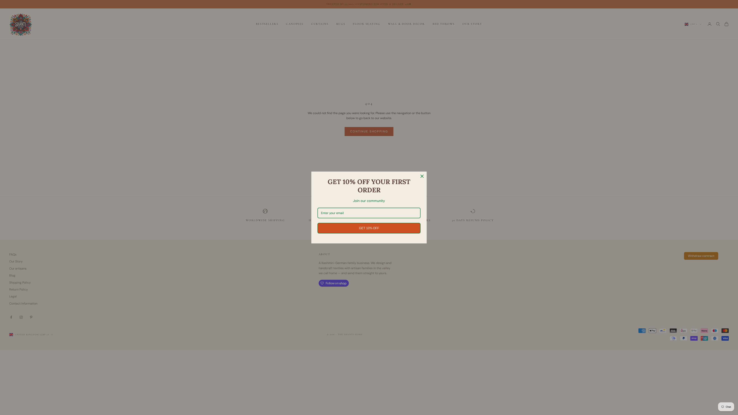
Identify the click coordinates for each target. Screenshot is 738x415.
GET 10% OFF (369, 228)
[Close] (422, 176)
